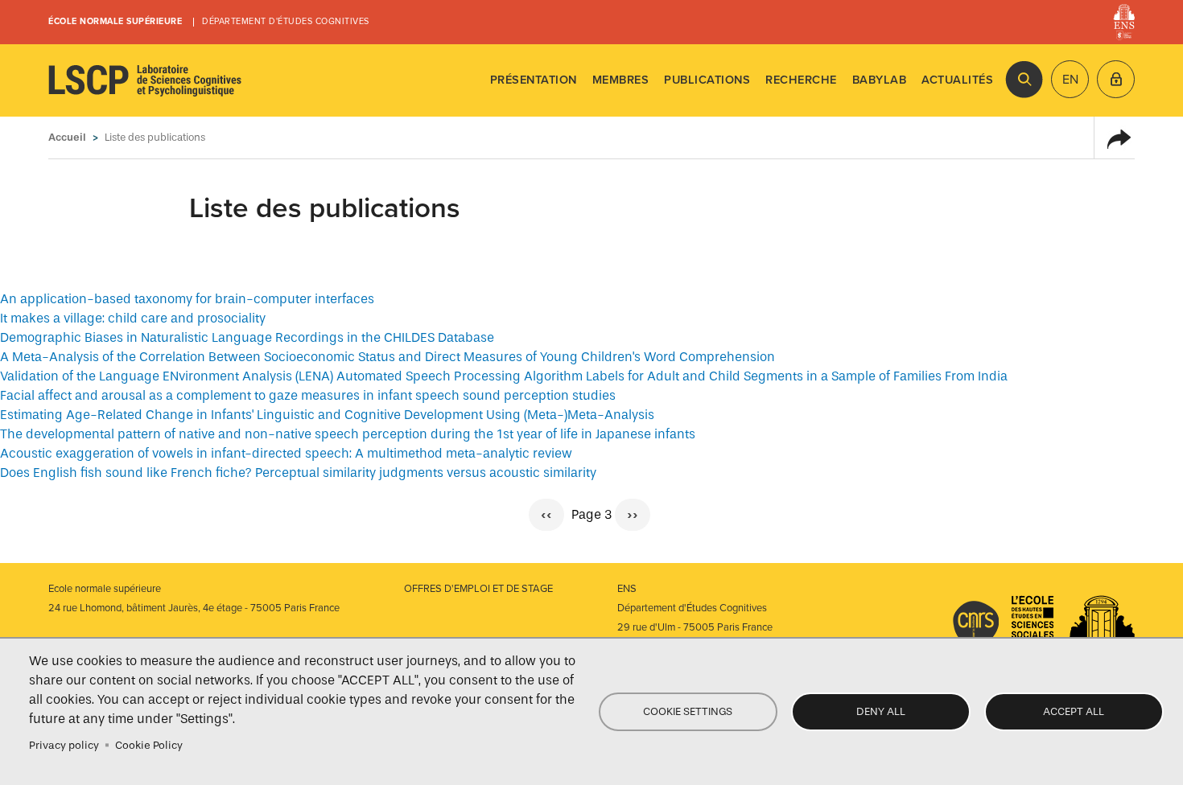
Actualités (957, 80)
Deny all (880, 711)
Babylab (879, 80)
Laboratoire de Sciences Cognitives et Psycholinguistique (144, 80)
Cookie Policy (149, 745)
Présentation (533, 80)
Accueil (67, 137)
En (1070, 80)
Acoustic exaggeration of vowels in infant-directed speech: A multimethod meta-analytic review (286, 453)
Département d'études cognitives (285, 21)
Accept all (1073, 711)
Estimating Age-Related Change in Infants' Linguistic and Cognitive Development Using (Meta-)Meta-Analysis (327, 414)
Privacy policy (64, 745)
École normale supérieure (115, 21)
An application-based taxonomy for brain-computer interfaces (187, 298)
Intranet (1116, 79)
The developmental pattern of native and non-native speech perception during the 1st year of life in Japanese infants (347, 434)
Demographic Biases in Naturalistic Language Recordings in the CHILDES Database (247, 337)
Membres (620, 80)
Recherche (801, 80)
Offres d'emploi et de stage (478, 588)
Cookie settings (687, 711)
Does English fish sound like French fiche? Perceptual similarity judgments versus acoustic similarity (298, 472)
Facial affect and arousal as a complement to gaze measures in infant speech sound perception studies (308, 395)
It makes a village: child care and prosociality (133, 318)
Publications (707, 80)
